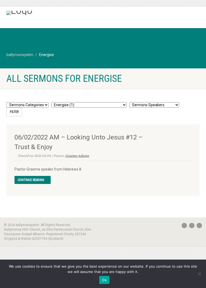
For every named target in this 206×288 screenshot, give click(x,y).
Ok (104, 280)
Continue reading (31, 180)
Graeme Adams (77, 156)
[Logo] (52, 13)
